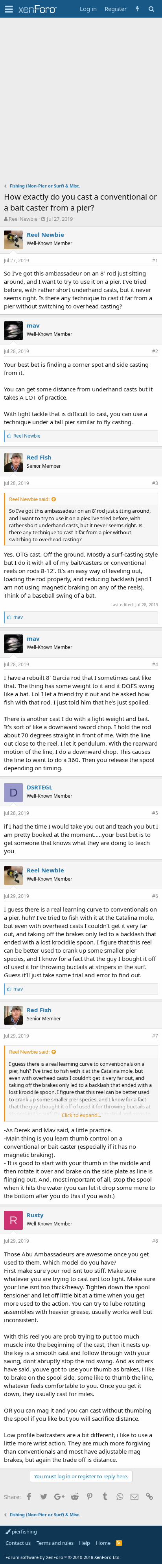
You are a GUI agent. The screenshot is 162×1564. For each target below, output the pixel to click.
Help (84, 1542)
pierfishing (24, 1531)
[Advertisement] (81, 102)
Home (103, 1542)
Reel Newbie (23, 218)
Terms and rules (55, 1542)
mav (33, 325)
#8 (155, 1241)
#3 (155, 483)
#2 (155, 351)
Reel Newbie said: (29, 499)
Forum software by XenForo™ (63, 1557)
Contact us (18, 1542)
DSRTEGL (39, 787)
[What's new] (137, 9)
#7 (155, 1035)
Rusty (35, 1215)
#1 (155, 260)
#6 (155, 896)
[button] (9, 9)
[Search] (151, 9)
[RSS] (118, 1543)
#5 (155, 813)
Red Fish (39, 457)
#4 (155, 664)
